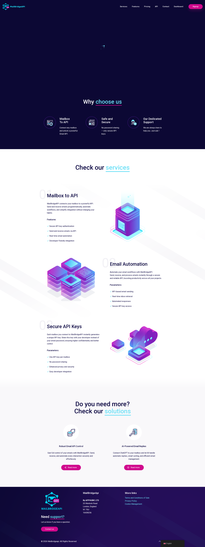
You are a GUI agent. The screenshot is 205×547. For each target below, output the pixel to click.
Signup (195, 6)
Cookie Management (133, 504)
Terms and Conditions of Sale (137, 498)
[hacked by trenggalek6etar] (13, 6)
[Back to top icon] (159, 541)
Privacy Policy (131, 501)
